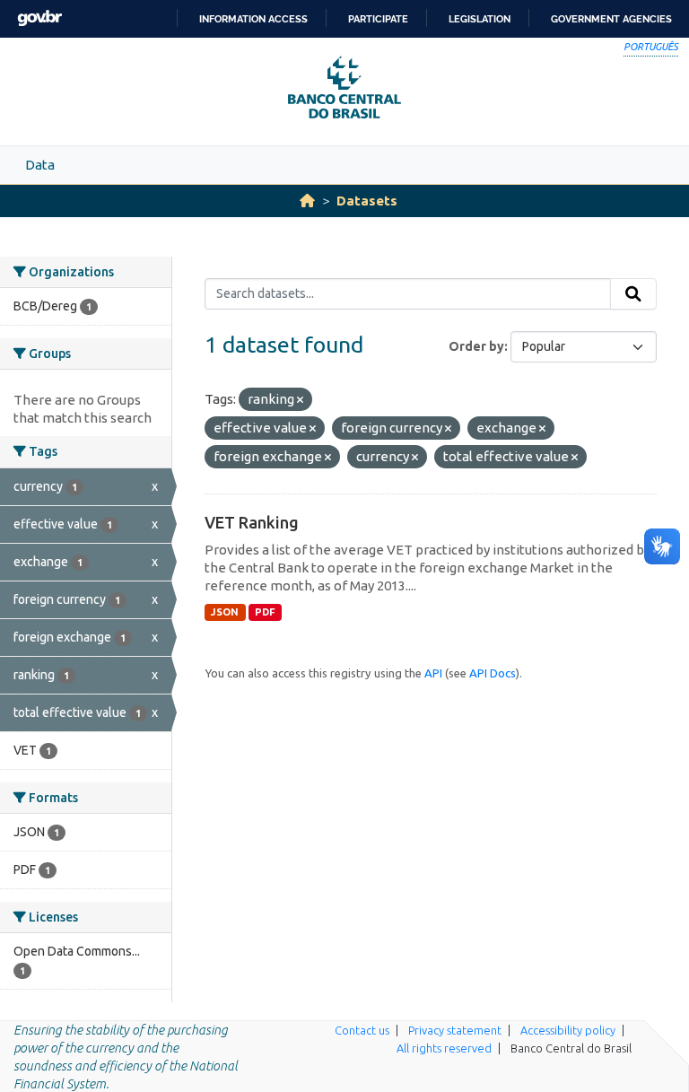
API (433, 673)
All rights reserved (444, 1048)
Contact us (362, 1030)
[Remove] (300, 400)
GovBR (39, 18)
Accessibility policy (567, 1030)
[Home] (307, 200)
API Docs (492, 673)
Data (40, 164)
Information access (253, 19)
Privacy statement (454, 1030)
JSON (225, 612)
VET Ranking (252, 522)
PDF (265, 612)
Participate (378, 19)
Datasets (366, 200)
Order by (476, 346)
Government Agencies (611, 19)
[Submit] (633, 294)
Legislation (479, 19)
